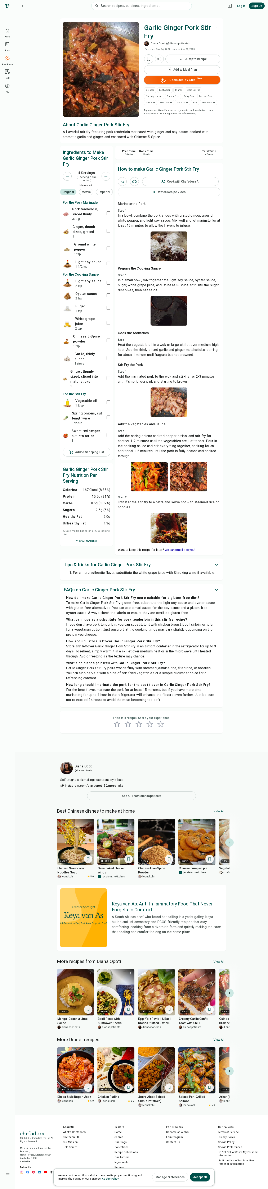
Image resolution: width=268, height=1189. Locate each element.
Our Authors (122, 1157)
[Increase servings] (106, 176)
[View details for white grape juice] (67, 323)
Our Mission (70, 1142)
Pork (195, 102)
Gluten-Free (173, 96)
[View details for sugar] (67, 308)
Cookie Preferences (230, 1147)
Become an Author (177, 1132)
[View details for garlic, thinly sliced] (67, 358)
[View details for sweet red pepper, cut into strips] (65, 435)
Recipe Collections (126, 1152)
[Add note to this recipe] (122, 181)
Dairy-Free (189, 96)
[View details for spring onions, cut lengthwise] (66, 418)
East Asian (165, 90)
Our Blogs (121, 1142)
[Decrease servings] (67, 176)
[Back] (22, 6)
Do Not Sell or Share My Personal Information (238, 1154)
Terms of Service (228, 1132)
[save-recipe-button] (148, 59)
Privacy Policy (226, 1137)
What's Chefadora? (74, 1132)
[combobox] (146, 5)
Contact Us (173, 1142)
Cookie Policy (226, 1142)
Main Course (193, 90)
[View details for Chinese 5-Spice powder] (66, 341)
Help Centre (70, 1147)
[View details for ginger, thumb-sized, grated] (66, 231)
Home (118, 1132)
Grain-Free (182, 102)
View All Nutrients (86, 541)
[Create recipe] (229, 6)
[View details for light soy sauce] (67, 264)
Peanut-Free (166, 102)
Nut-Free (150, 102)
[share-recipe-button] (159, 59)
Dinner (178, 90)
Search (119, 1137)
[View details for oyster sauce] (67, 295)
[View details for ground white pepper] (67, 249)
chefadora (32, 1133)
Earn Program (174, 1137)
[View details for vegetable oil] (67, 403)
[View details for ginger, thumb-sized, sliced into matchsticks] (65, 379)
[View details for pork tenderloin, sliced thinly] (66, 214)
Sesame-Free (208, 102)
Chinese (150, 90)
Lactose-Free (206, 96)
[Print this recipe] (134, 181)
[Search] (96, 6)
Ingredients (122, 1162)
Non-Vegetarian (154, 96)
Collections (122, 1147)
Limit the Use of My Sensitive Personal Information (236, 1162)
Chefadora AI (71, 1137)
